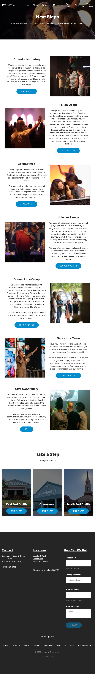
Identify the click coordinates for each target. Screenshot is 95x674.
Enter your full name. (73, 568)
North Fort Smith (40, 561)
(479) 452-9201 (9, 567)
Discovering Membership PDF (46, 570)
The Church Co (47, 656)
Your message (72, 606)
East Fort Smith (39, 556)
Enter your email (74, 575)
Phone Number (72, 589)
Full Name (71, 558)
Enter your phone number (74, 600)
